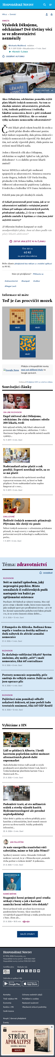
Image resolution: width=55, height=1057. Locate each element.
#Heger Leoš (10, 286)
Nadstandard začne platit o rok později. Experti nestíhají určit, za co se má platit (26, 469)
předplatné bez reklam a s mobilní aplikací (33, 263)
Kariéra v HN (8, 1007)
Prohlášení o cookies (30, 999)
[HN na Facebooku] (22, 971)
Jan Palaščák (17, 842)
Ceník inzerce (8, 1011)
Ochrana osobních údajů (32, 995)
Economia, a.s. (20, 956)
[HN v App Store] (31, 983)
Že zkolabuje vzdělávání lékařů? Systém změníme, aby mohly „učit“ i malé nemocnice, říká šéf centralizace (27, 658)
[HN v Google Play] (12, 983)
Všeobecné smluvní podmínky (34, 1007)
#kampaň (25, 281)
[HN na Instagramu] (26, 971)
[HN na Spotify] (34, 971)
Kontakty (7, 995)
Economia (7, 1003)
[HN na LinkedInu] (30, 971)
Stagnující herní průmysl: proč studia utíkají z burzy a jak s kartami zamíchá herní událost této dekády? (26, 901)
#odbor (36, 281)
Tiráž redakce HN (10, 999)
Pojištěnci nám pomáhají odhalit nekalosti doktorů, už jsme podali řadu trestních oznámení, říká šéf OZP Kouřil (27, 702)
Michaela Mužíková (17, 45)
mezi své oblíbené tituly (32, 369)
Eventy (6, 1023)
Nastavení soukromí (30, 1003)
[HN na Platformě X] (18, 971)
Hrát (17, 327)
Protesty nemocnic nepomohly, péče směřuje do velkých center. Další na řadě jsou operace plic (27, 678)
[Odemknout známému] (51, 14)
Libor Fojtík (45, 90)
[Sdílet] (46, 14)
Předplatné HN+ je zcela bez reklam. (39, 382)
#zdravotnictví (11, 281)
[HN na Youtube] (38, 971)
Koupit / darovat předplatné (14, 1018)
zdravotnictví (32, 565)
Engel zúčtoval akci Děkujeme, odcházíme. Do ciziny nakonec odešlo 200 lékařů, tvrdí (26, 419)
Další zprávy (27, 934)
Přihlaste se (38, 274)
